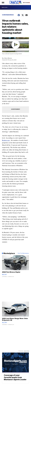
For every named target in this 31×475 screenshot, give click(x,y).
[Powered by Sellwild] (26, 351)
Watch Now (26, 2)
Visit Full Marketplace (23, 253)
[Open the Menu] (2, 2)
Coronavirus (8, 15)
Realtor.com (6, 140)
